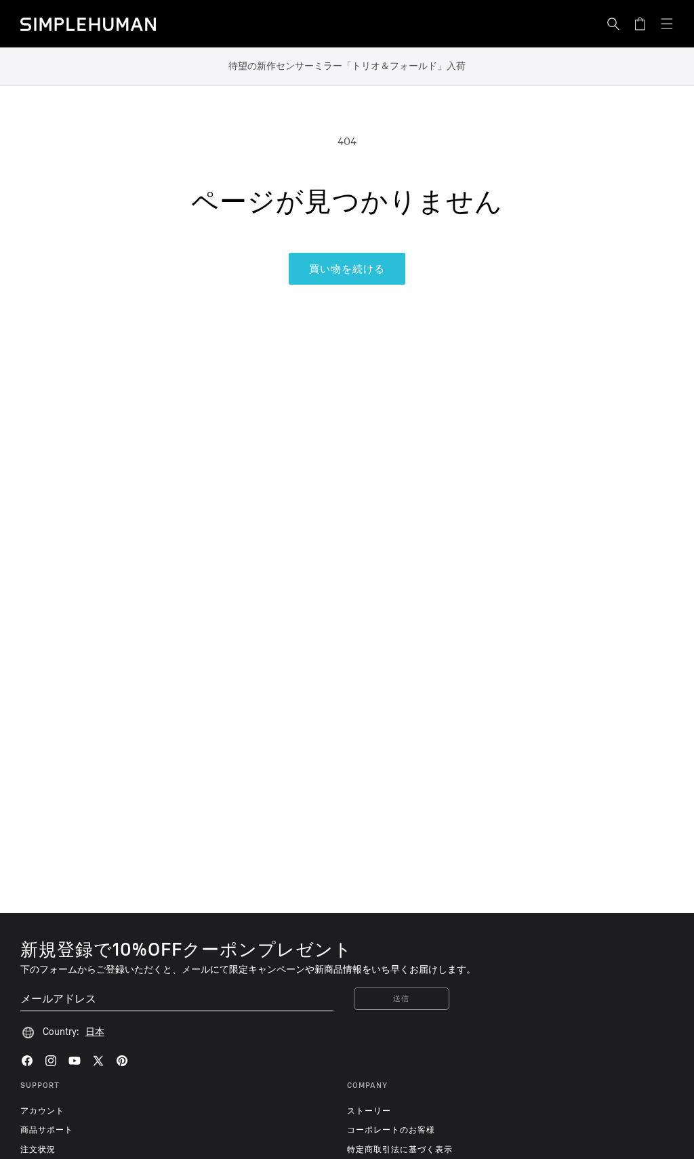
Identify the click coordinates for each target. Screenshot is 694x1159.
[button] (613, 23)
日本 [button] (94, 1032)
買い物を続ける (347, 269)
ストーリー (369, 1111)
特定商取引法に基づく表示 (400, 1149)
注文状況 (38, 1149)
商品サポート (46, 1130)
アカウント (42, 1111)
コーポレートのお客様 (391, 1130)
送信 (401, 998)
